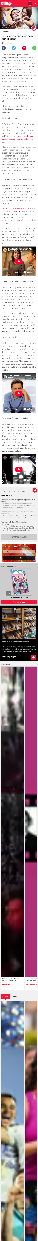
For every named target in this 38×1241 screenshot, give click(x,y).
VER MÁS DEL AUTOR (19, 537)
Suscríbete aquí (19, 602)
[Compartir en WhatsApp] (34, 48)
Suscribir (19, 558)
